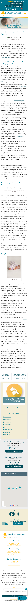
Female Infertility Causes (14, 543)
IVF (5, 427)
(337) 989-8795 (14, 462)
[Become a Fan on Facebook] (6, 9)
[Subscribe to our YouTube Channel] (13, 9)
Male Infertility (14, 553)
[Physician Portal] (6, 6)
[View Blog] (19, 9)
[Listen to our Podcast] (15, 9)
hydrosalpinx (20, 136)
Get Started (7, 417)
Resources (7, 432)
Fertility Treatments (14, 563)
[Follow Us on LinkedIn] (17, 9)
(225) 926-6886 (14, 447)
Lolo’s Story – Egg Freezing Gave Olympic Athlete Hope (6, 376)
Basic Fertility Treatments (14, 562)
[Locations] (8, 6)
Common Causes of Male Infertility (14, 552)
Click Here (18, 523)
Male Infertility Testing (14, 555)
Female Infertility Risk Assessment (14, 545)
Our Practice (7, 419)
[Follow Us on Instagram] (8, 9)
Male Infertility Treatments (14, 554)
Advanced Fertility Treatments (14, 561)
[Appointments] (11, 6)
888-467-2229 (11, 1)
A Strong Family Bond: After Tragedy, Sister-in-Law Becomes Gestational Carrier (19, 376)
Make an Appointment (14, 451)
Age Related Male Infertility (14, 551)
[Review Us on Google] (10, 9)
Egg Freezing (8, 429)
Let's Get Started (17, 3)
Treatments (7, 424)
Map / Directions (14, 448)
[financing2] (14, 394)
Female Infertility (14, 544)
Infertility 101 (7, 422)
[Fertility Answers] (11, 15)
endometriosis (21, 86)
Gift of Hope (7, 434)
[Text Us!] (22, 598)
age (2, 81)
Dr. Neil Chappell (19, 100)
